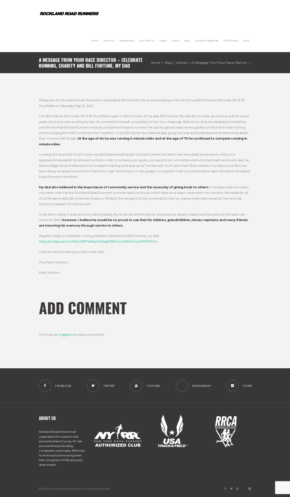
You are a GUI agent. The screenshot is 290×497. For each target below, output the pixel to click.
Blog (168, 63)
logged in (66, 335)
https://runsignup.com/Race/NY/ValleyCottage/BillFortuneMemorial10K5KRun (98, 241)
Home (156, 63)
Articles (181, 63)
